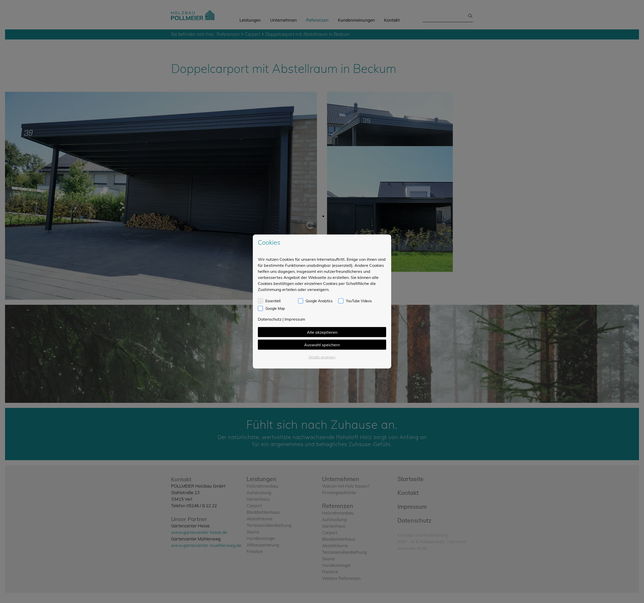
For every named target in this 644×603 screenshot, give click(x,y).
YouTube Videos (359, 301)
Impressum (295, 319)
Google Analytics (319, 301)
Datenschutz (269, 319)
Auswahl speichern (322, 344)
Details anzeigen (322, 357)
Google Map (275, 308)
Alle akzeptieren (322, 332)
